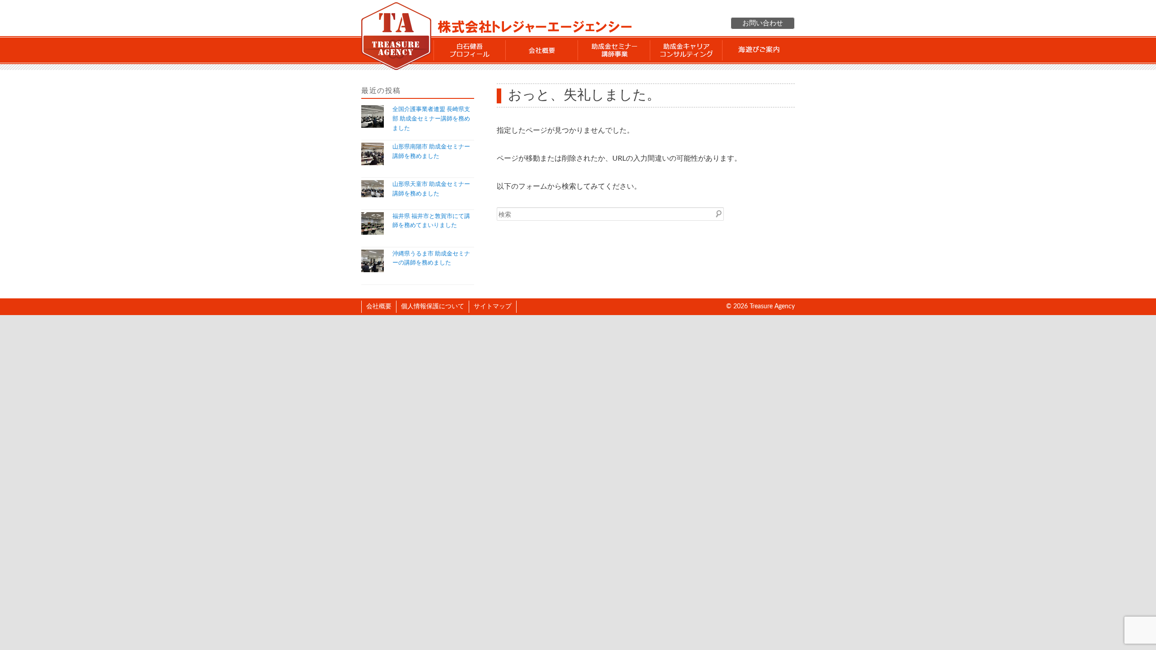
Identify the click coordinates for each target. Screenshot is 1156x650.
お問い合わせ (762, 23)
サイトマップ (493, 306)
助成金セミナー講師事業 (614, 50)
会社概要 (542, 50)
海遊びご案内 (758, 50)
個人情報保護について (432, 306)
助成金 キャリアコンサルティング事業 (686, 50)
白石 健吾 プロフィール (470, 50)
